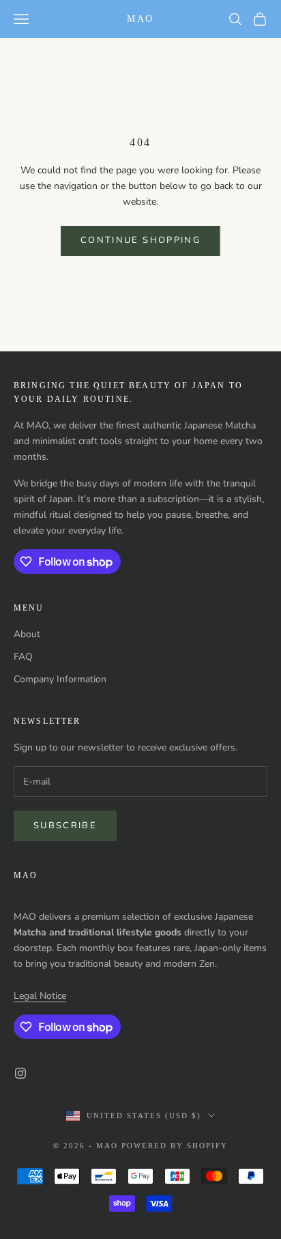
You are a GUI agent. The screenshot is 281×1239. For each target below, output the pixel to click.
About (27, 634)
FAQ (23, 656)
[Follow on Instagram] (20, 1073)
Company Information (60, 679)
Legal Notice (40, 995)
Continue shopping (140, 240)
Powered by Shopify (174, 1145)
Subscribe (65, 825)
